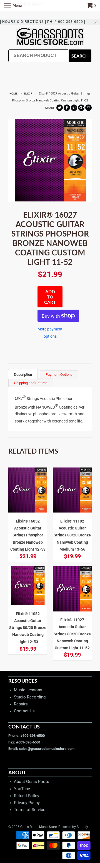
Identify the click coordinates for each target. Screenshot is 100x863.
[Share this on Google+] (81, 108)
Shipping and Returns (31, 383)
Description (23, 374)
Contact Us (24, 710)
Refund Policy (26, 795)
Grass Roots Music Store (38, 827)
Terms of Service (29, 809)
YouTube (22, 788)
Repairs (21, 704)
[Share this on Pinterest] (74, 108)
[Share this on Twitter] (59, 108)
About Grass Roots (31, 781)
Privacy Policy (27, 802)
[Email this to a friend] (88, 108)
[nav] (13, 5)
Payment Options (59, 374)
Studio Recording (30, 697)
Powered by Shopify (73, 827)
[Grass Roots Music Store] (50, 37)
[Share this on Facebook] (67, 108)
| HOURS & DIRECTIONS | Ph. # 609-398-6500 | (42, 22)
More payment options (50, 332)
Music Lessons (28, 689)
